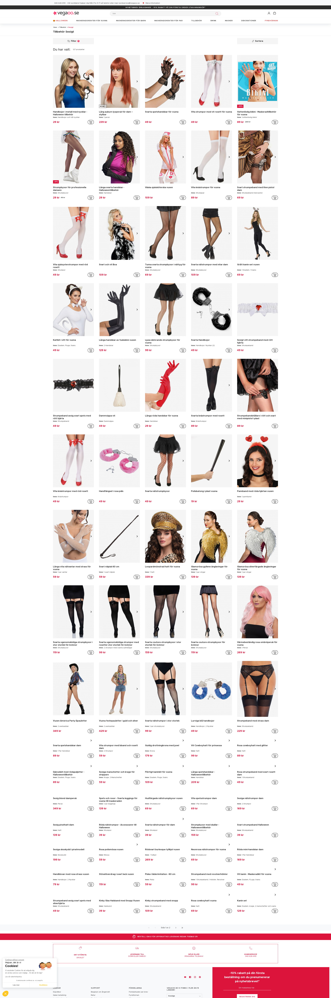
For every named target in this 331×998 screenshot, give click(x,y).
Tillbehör (63, 27)
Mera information (153, 3)
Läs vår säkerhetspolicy (13, 977)
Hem (55, 27)
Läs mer (16, 985)
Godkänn (43, 985)
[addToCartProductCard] (91, 122)
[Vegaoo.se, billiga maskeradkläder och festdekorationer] (66, 13)
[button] (269, 13)
